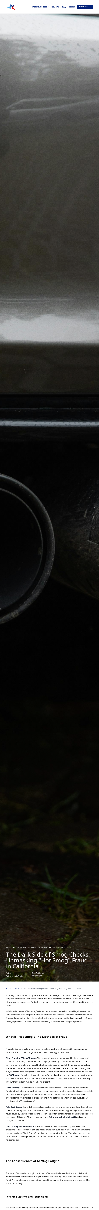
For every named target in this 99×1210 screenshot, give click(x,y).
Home (8, 988)
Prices (72, 6)
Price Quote (83, 7)
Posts (17, 988)
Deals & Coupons (40, 6)
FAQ (64, 6)
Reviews (55, 6)
